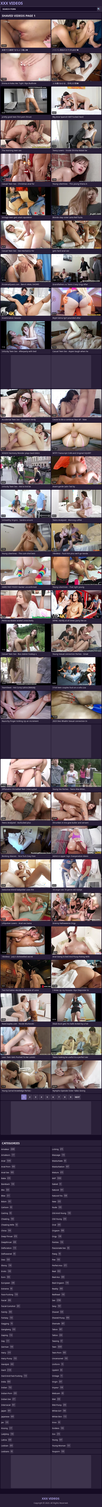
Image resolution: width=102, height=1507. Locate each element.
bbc (5, 1190)
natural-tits (59, 1195)
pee (56, 1259)
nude (56, 1207)
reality (57, 1288)
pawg (56, 1253)
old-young (59, 1219)
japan (6, 1410)
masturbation (60, 1166)
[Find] (99, 9)
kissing (6, 1428)
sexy (56, 1306)
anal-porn (8, 1166)
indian (6, 1387)
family (6, 1312)
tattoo (57, 1335)
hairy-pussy (8, 1358)
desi (5, 1259)
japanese (7, 1416)
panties (57, 1242)
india (5, 1381)
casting (6, 1213)
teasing (57, 1341)
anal (6, 1160)
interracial (8, 1405)
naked (56, 1184)
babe (5, 1178)
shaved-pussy (60, 1317)
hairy (5, 1352)
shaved (57, 1312)
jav (4, 1422)
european (7, 1283)
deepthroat (8, 1242)
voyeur (57, 1387)
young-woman (61, 1445)
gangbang (8, 1329)
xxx (56, 1434)
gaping (6, 1335)
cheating (7, 1219)
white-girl (59, 1410)
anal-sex (7, 1172)
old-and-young (61, 1213)
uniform (57, 1364)
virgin (57, 1381)
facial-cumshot (10, 1306)
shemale (58, 1323)
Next (77, 1097)
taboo (57, 1329)
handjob (7, 1364)
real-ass (58, 1277)
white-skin (59, 1416)
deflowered (8, 1253)
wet (56, 1399)
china (6, 1230)
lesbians (7, 1451)
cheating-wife (9, 1224)
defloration (8, 1248)
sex (56, 1300)
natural (57, 1190)
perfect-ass (59, 1265)
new (56, 1201)
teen (57, 1346)
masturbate (59, 1160)
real (56, 1271)
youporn (58, 1451)
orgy (56, 1236)
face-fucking (9, 1294)
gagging (6, 1323)
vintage (57, 1376)
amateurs (7, 1155)
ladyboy (7, 1434)
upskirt (57, 1370)
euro (5, 1277)
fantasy (7, 1317)
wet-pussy (59, 1405)
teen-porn (59, 1352)
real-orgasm (60, 1283)
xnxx (56, 1422)
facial (6, 1300)
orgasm (58, 1230)
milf (56, 1178)
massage (58, 1155)
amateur (7, 1149)
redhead (58, 1294)
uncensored (59, 1358)
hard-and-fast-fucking (14, 1376)
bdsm (6, 1201)
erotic (6, 1271)
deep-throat (9, 1236)
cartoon (6, 1207)
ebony (6, 1265)
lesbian (7, 1445)
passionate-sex (60, 1248)
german (7, 1346)
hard (6, 1370)
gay (5, 1341)
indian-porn (8, 1393)
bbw (5, 1195)
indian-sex (8, 1399)
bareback (7, 1184)
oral (56, 1224)
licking (57, 1149)
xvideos (58, 1428)
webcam (57, 1393)
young (57, 1439)
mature (57, 1172)
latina (6, 1439)
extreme (6, 1288)
